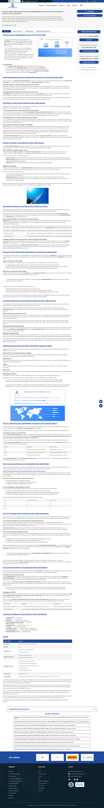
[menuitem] (41, 5)
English (12, 1)
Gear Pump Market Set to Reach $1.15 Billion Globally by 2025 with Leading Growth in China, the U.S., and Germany (42, 749)
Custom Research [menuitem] (51, 5)
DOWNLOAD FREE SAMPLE (89, 32)
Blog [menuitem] (68, 5)
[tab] (6, 31)
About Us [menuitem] (62, 5)
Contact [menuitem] (74, 5)
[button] (81, 5)
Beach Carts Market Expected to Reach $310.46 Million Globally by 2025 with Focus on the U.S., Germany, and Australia (43, 732)
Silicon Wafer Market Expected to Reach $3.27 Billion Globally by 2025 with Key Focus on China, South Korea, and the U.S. (44, 742)
